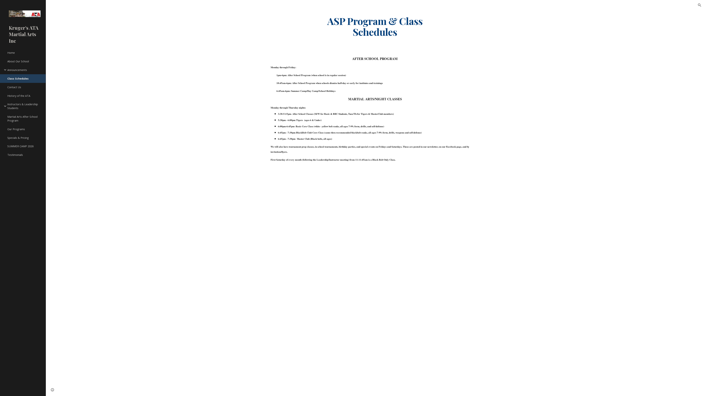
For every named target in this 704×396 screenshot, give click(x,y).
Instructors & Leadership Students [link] (22, 106)
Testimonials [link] (15, 155)
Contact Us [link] (14, 87)
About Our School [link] (18, 61)
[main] (375, 26)
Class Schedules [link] (18, 78)
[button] (699, 5)
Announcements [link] (17, 70)
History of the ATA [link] (18, 96)
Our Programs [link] (16, 129)
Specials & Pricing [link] (18, 138)
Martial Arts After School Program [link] (22, 118)
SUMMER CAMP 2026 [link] (20, 146)
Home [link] (11, 52)
